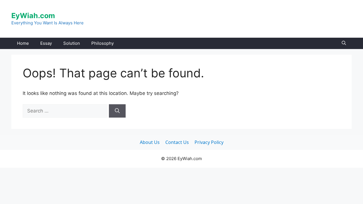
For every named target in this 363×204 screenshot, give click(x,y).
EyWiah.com (33, 15)
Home (23, 43)
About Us (150, 142)
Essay (46, 43)
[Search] (117, 111)
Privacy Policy (209, 142)
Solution (71, 43)
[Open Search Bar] (344, 43)
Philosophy (102, 43)
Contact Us (177, 142)
